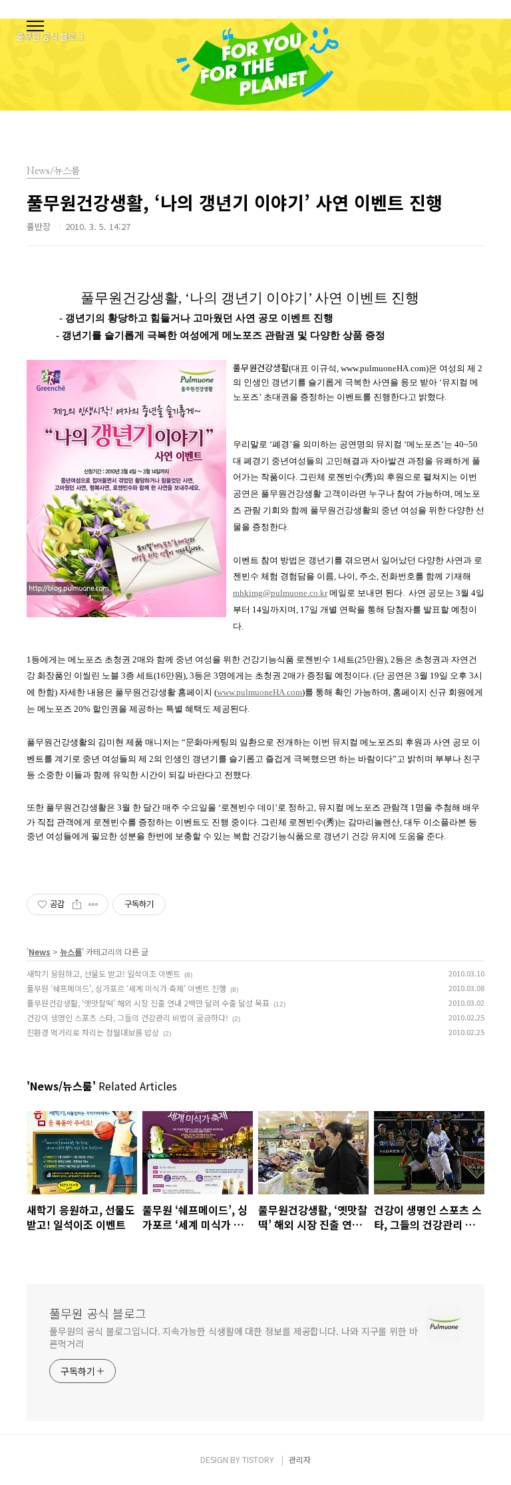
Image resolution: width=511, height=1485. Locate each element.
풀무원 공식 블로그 (97, 1313)
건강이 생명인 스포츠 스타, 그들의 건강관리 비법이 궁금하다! (127, 1017)
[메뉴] (35, 26)
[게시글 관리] (93, 904)
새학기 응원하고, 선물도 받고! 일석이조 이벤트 (103, 973)
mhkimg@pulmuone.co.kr (280, 593)
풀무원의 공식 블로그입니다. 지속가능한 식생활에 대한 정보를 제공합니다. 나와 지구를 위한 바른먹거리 (233, 1337)
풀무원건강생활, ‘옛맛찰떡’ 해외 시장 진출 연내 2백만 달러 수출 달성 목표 (148, 1002)
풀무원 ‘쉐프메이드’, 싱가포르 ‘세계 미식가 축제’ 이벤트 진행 (126, 988)
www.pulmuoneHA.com (259, 692)
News (40, 951)
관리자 (300, 1459)
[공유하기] (77, 904)
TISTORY (258, 1459)
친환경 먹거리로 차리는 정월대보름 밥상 (93, 1032)
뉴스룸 (71, 951)
